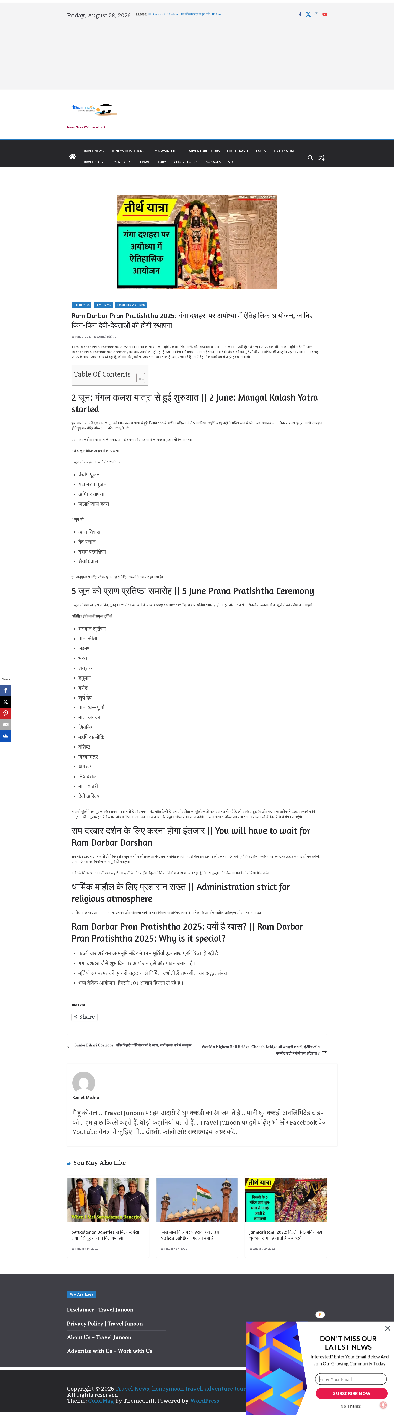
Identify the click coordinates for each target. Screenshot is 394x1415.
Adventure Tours (204, 151)
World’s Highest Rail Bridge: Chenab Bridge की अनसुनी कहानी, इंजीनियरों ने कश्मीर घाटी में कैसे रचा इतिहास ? (261, 1050)
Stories (234, 162)
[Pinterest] (5, 713)
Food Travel (238, 151)
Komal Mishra (106, 336)
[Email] (5, 724)
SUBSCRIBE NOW (351, 1393)
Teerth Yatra (81, 305)
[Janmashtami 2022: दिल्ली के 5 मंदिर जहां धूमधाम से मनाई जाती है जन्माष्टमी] (286, 1181)
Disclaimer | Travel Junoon (100, 1310)
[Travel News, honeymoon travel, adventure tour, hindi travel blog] (72, 156)
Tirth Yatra (283, 151)
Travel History (153, 162)
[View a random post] (321, 157)
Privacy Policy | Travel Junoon (105, 1324)
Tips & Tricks (121, 162)
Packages (213, 162)
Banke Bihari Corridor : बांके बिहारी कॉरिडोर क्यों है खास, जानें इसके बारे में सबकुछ (132, 1045)
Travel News (93, 151)
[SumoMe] (5, 736)
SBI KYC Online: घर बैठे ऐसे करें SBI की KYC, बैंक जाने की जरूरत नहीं (191, 12)
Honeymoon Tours (127, 151)
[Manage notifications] (383, 1405)
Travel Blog (92, 162)
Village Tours (185, 162)
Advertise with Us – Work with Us (109, 1351)
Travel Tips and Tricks (131, 305)
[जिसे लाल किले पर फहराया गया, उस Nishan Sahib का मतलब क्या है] (197, 1181)
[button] (348, 1342)
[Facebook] (5, 690)
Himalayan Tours (166, 151)
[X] (5, 702)
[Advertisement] (197, 53)
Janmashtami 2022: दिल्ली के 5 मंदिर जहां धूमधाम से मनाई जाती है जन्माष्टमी (285, 1235)
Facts (261, 151)
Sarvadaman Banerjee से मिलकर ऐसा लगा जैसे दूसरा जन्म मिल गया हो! (105, 1235)
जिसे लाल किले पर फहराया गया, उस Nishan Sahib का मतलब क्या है (190, 1235)
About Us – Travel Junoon (99, 1337)
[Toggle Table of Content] (138, 376)
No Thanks (351, 1406)
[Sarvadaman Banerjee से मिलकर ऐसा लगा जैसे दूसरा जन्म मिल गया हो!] (108, 1181)
